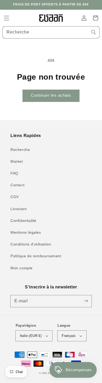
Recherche (20, 149)
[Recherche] (93, 32)
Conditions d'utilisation (30, 244)
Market (16, 161)
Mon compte (21, 268)
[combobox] (51, 32)
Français (69, 336)
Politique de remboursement (35, 256)
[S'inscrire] (86, 301)
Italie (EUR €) (31, 336)
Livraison (18, 209)
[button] (6, 18)
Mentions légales (25, 232)
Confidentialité (23, 220)
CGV (14, 197)
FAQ (14, 173)
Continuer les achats (51, 95)
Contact (17, 185)
